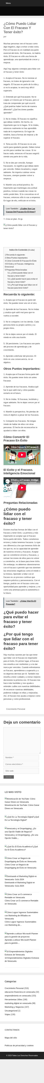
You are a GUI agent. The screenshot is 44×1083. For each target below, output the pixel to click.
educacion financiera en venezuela (20, 992)
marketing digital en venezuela (18, 1003)
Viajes (7, 1014)
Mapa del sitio (11, 1038)
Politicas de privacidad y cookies (19, 1045)
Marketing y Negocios (14, 1007)
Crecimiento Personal (15, 709)
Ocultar (31, 250)
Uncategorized (11, 1011)
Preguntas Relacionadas (16, 270)
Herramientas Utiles (13, 999)
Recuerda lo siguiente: (15, 255)
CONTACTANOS (12, 1030)
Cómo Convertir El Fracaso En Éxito (20, 261)
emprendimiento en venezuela (18, 996)
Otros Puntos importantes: (16, 258)
